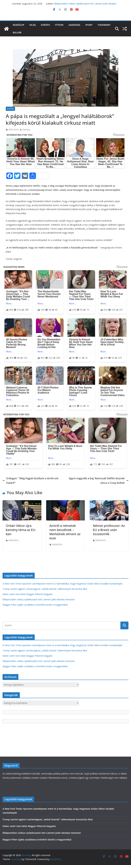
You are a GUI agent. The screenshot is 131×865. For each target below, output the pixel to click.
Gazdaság (74, 24)
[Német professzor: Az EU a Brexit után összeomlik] (109, 502)
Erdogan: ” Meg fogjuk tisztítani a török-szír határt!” (32, 481)
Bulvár (17, 32)
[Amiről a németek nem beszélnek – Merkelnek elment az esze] (65, 502)
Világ (32, 24)
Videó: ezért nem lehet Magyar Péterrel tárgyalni (27, 594)
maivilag (26, 129)
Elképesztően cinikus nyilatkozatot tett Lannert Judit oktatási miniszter (39, 599)
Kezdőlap (18, 24)
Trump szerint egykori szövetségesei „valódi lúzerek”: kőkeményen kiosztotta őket (45, 588)
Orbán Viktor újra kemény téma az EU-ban (21, 530)
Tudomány (104, 24)
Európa (45, 24)
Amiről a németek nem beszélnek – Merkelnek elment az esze (64, 532)
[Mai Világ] (6, 29)
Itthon (59, 24)
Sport (88, 24)
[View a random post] (124, 29)
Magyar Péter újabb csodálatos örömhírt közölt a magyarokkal (35, 604)
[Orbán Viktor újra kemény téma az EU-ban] (22, 502)
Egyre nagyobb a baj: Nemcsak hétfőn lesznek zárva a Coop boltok (97, 481)
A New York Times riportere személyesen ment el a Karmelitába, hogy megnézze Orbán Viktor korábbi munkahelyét (62, 583)
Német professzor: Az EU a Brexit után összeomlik (109, 530)
